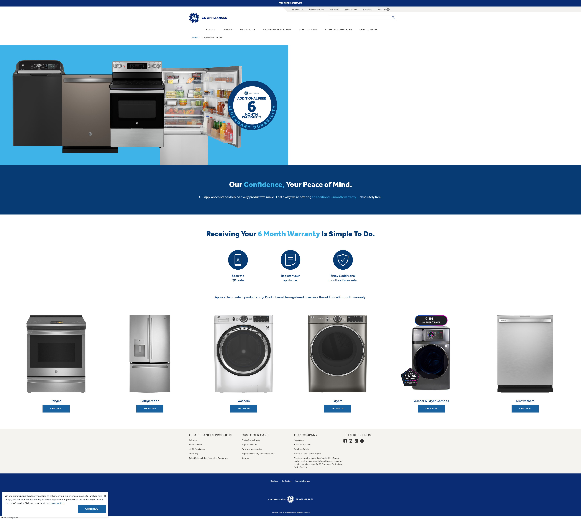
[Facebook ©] (345, 441)
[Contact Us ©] (362, 441)
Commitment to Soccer (338, 29)
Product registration (251, 440)
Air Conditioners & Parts (277, 29)
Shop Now (56, 408)
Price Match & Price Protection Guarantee (208, 458)
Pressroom (299, 440)
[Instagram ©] (350, 441)
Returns (245, 458)
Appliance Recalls (250, 444)
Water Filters (247, 29)
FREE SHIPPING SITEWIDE (290, 3)
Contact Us (298, 9)
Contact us (286, 481)
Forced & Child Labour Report (307, 453)
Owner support (368, 29)
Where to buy (195, 444)
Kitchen (210, 29)
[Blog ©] (356, 441)
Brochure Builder (302, 449)
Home (195, 37)
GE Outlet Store (308, 29)
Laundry (228, 29)
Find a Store (352, 9)
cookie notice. (57, 503)
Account (368, 9)
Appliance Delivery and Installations (258, 453)
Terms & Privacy (302, 481)
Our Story (193, 453)
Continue (91, 509)
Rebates (193, 440)
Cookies (274, 481)
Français (335, 9)
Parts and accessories (252, 449)
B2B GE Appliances (303, 444)
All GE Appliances (197, 449)
